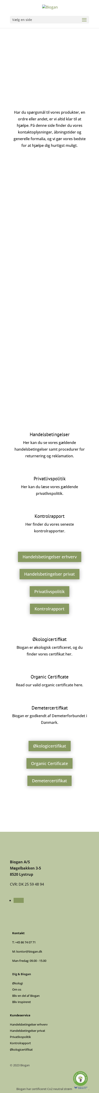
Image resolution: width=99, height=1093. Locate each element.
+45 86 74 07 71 (49, 279)
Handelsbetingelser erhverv (50, 557)
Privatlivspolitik (49, 591)
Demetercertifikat (49, 780)
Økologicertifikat (49, 746)
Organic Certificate (49, 763)
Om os (16, 989)
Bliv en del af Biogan (26, 996)
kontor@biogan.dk (49, 339)
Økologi (17, 983)
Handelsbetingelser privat (49, 574)
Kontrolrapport (49, 609)
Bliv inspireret (21, 1002)
